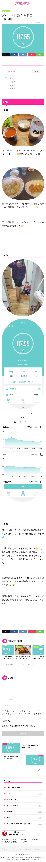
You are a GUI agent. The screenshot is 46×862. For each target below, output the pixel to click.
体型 (13, 85)
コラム (24, 793)
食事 (13, 82)
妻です (24, 812)
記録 (12, 78)
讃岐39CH (23, 3)
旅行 (24, 817)
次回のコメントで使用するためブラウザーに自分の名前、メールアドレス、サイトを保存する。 (22, 713)
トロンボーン (24, 805)
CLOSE (36, 71)
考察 (13, 88)
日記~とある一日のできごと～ (24, 824)
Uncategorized (23, 787)
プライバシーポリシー (21, 854)
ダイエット (6, 11)
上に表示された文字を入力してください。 (20, 726)
